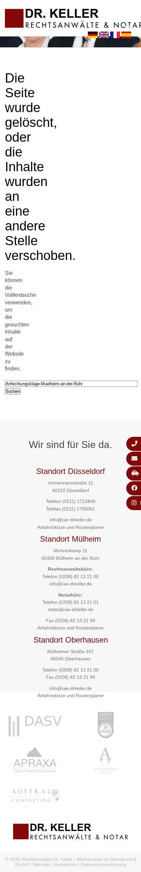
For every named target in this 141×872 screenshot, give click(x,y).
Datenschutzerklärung (103, 864)
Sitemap (41, 864)
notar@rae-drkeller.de (70, 609)
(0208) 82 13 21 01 (79, 602)
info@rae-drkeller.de (71, 519)
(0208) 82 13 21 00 (79, 576)
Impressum (65, 864)
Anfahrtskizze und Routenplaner (70, 527)
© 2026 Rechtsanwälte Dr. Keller (38, 859)
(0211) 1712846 (78, 501)
